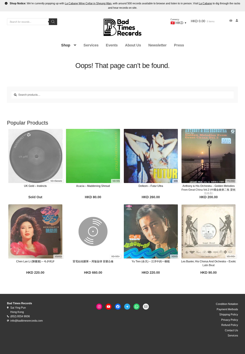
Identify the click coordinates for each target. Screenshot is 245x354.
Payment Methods (227, 309)
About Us (133, 45)
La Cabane (205, 3)
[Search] (53, 21)
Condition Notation (227, 304)
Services (91, 45)
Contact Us (231, 330)
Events (112, 45)
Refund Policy (229, 325)
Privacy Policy (229, 319)
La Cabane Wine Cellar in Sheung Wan (88, 3)
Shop (65, 45)
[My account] (235, 20)
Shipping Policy (228, 314)
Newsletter (157, 45)
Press (179, 45)
